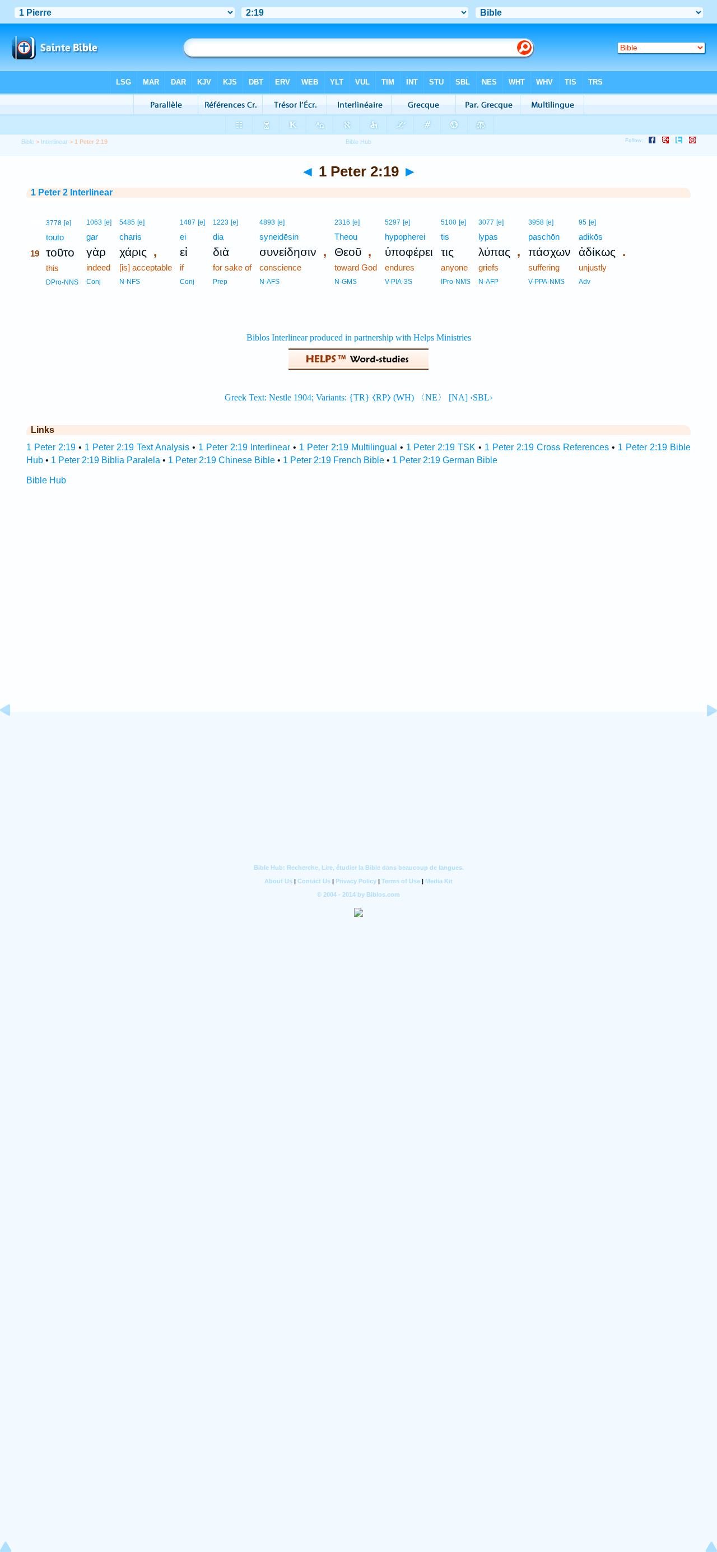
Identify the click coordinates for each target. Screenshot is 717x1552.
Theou (345, 236)
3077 (486, 222)
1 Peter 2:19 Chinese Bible (221, 460)
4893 (267, 222)
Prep (220, 282)
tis (445, 236)
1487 (187, 222)
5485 (127, 222)
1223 (221, 222)
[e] (67, 223)
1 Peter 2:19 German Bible (444, 460)
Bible (27, 141)
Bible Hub (46, 480)
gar (92, 236)
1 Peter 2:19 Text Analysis (137, 447)
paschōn (544, 236)
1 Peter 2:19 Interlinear (244, 447)
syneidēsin (279, 236)
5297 (393, 222)
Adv (584, 282)
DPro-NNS (62, 282)
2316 (342, 222)
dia (218, 236)
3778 (54, 223)
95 (582, 222)
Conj (93, 282)
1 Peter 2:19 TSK (441, 447)
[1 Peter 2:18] (14, 735)
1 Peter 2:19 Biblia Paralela (105, 460)
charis (130, 236)
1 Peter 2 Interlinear (72, 192)
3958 (536, 222)
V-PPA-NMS (546, 282)
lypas (488, 236)
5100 (449, 222)
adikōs (591, 236)
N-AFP (488, 282)
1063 (94, 222)
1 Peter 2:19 (51, 447)
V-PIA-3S (398, 282)
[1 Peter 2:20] (703, 735)
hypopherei (405, 236)
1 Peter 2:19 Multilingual (348, 447)
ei (183, 236)
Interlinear (54, 141)
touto (55, 237)
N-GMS (345, 282)
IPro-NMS (456, 282)
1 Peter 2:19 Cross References (547, 447)
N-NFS (129, 282)
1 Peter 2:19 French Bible (333, 460)
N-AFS (269, 282)
